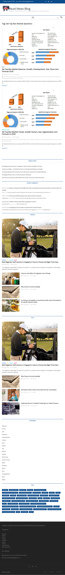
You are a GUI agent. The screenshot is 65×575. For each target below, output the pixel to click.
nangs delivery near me (32, 501)
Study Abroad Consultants (54, 509)
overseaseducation (13, 503)
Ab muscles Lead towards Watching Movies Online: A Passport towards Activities (23, 177)
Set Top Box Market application (10, 76)
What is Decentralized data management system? (23, 201)
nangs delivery (6, 501)
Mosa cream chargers (33, 495)
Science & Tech (6, 129)
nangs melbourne (44, 501)
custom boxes (37, 492)
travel (31, 512)
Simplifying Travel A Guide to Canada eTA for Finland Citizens (26, 207)
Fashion (4, 440)
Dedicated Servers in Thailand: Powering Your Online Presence (39, 403)
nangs (40, 498)
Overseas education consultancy (10, 506)
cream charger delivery (40, 490)
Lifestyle (13, 495)
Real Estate (5, 457)
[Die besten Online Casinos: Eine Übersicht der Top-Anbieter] (11, 395)
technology (24, 512)
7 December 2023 (7, 74)
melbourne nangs (22, 495)
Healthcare (5, 495)
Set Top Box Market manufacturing (50, 139)
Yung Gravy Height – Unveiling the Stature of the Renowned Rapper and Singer (22, 169)
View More (7, 85)
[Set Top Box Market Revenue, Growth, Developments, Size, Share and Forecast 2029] (32, 46)
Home (45, 571)
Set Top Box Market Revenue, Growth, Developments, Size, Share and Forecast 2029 (30, 70)
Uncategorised (6, 474)
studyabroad (15, 509)
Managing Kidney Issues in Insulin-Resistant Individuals (16, 174)
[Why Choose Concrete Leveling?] (11, 292)
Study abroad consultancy (40, 509)
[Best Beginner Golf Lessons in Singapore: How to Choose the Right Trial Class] (32, 238)
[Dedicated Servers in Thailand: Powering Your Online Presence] (11, 408)
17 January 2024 (25, 392)
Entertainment (6, 437)
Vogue (3, 479)
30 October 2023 (6, 137)
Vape (3, 476)
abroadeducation (13, 490)
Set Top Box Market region (17, 78)
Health (4, 445)
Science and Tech (6, 547)
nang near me (33, 498)
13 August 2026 (6, 264)
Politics (4, 451)
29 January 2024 (25, 275)
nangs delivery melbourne (18, 501)
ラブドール (5, 188)
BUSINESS (22, 490)
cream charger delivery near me (10, 492)
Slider (15, 259)
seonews (56, 506)
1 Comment (33, 392)
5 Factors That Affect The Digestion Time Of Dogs (36, 273)
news (4, 503)
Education (4, 434)
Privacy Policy (59, 571)
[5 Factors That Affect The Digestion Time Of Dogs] (11, 279)
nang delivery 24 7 (54, 495)
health (58, 492)
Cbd (3, 431)
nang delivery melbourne (8, 498)
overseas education (24, 503)
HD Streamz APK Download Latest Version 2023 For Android (25, 196)
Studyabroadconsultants (8, 512)
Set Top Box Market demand (36, 76)
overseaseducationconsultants (44, 506)
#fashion (5, 490)
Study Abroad (6, 509)
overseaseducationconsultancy (38, 503)
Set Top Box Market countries (23, 76)
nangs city (46, 498)
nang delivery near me (22, 498)
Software (4, 465)
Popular (11, 259)
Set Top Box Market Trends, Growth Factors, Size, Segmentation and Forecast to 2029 (29, 133)
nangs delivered (55, 498)
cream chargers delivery (25, 492)
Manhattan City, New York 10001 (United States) (15, 555)
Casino (4, 428)
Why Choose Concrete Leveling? (30, 287)
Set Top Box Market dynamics (49, 76)
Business (4, 259)
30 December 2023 (25, 405)
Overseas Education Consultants (27, 506)
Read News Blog (19, 8)
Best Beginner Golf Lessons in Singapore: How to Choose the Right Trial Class (22, 166)
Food (3, 443)
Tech (3, 66)
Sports (3, 468)
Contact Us (51, 571)
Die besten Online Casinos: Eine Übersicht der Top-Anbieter (39, 390)
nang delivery (44, 495)
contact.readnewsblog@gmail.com (25, 1)
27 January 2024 (25, 304)
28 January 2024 (25, 289)
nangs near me (54, 501)
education (45, 492)
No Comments (16, 74)
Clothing (30, 490)
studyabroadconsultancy (26, 509)
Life (7, 259)
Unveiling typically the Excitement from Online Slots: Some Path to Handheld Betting (24, 172)
